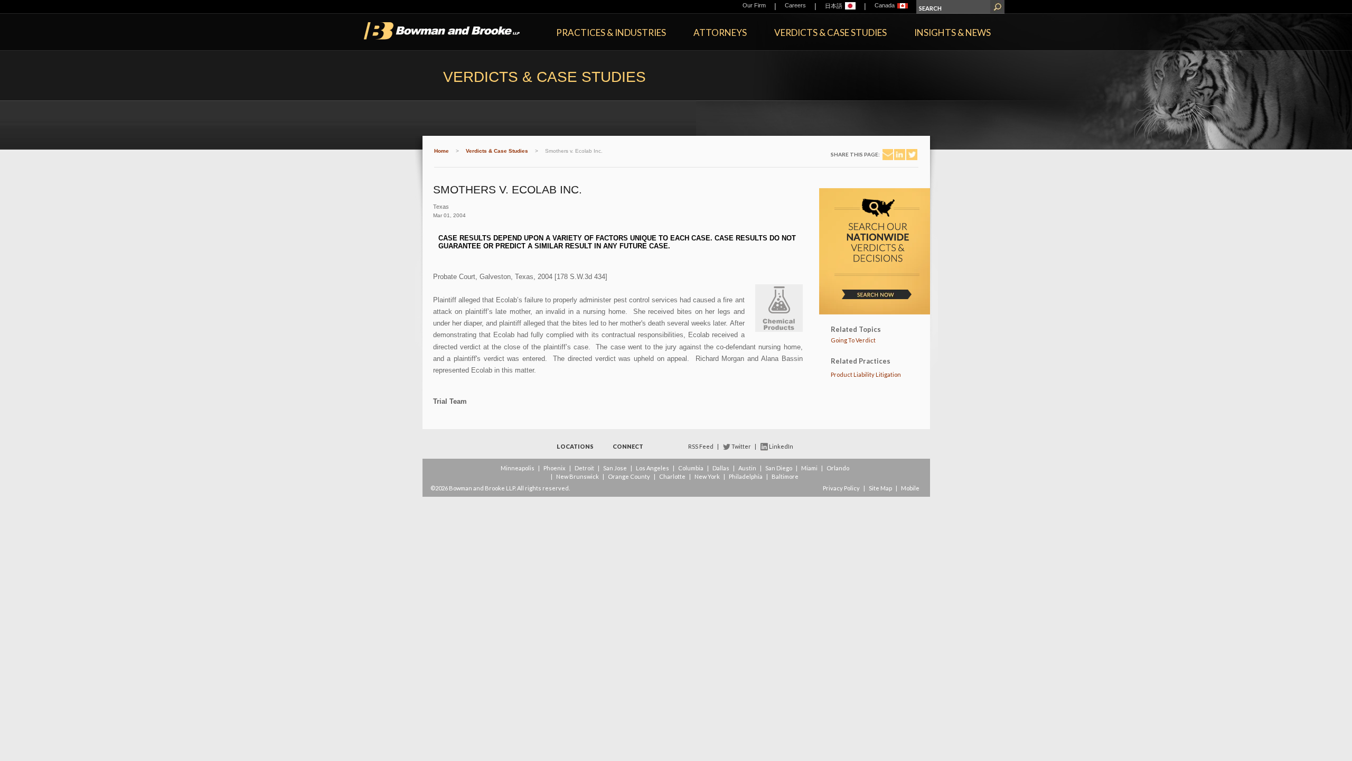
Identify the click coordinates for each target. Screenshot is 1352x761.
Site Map (880, 488)
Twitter (741, 446)
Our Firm (754, 5)
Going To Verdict (853, 340)
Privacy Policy (841, 488)
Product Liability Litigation (866, 374)
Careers (795, 5)
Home (441, 151)
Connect (628, 446)
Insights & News (952, 32)
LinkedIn (781, 446)
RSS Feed (700, 446)
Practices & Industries (611, 32)
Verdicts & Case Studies (830, 32)
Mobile (910, 488)
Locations (575, 446)
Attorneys (720, 32)
